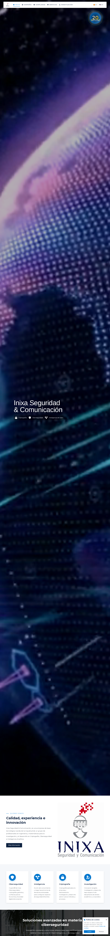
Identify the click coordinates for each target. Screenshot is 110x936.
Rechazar (101, 931)
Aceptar (89, 931)
